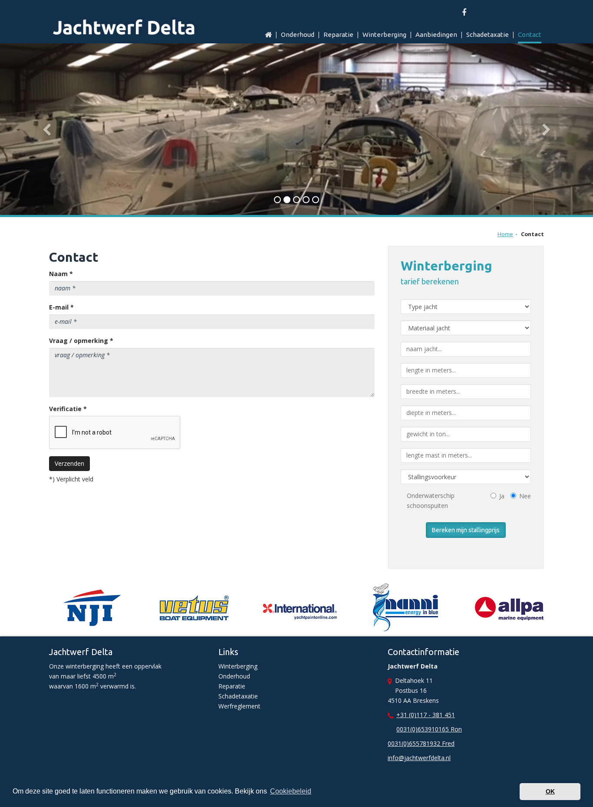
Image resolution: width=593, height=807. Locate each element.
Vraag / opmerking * (81, 340)
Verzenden (69, 463)
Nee (525, 496)
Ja (501, 496)
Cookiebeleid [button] (290, 791)
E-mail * (61, 307)
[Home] (266, 35)
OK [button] (550, 791)
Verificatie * (68, 409)
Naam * (61, 274)
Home (505, 234)
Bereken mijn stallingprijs (466, 530)
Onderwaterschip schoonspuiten (431, 500)
